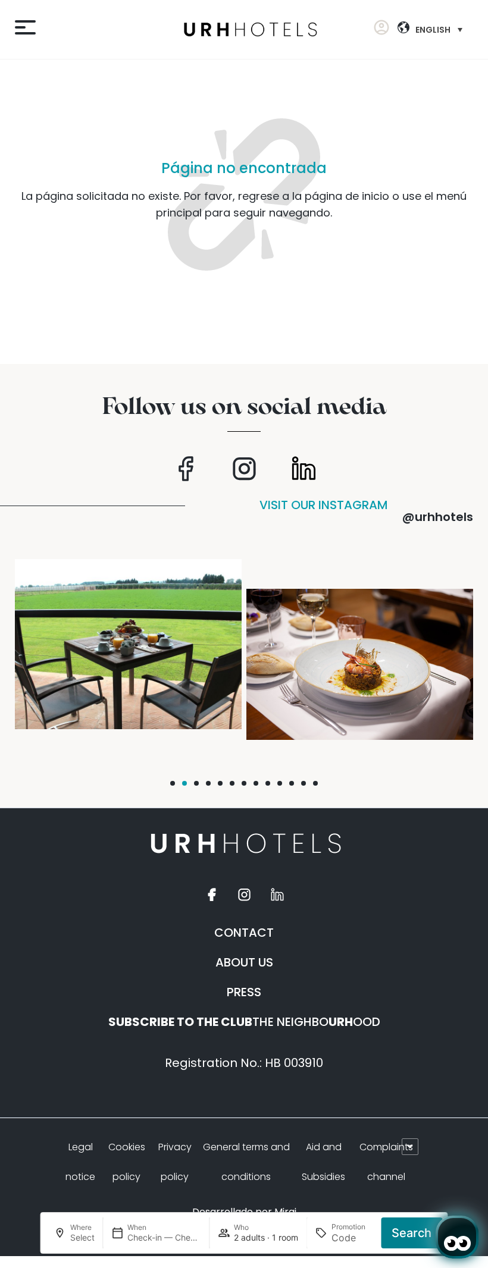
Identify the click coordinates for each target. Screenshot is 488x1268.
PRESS (244, 992)
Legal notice (80, 1162)
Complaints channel (386, 1162)
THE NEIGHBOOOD (244, 1021)
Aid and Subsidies (323, 1162)
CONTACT (244, 932)
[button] (172, 783)
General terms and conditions (246, 1162)
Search (411, 1233)
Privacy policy (175, 1162)
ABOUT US (244, 962)
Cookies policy (126, 1162)
